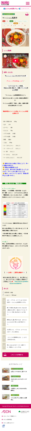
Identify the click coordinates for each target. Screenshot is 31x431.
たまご (4, 25)
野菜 (11, 21)
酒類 (25, 25)
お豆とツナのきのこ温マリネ (19, 371)
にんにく (25, 21)
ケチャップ (20, 25)
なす (15, 21)
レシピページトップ (25, 8)
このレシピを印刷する (17, 354)
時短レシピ (14, 385)
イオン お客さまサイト (8, 422)
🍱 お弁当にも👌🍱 (15, 376)
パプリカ (5, 23)
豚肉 (7, 21)
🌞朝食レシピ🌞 (15, 395)
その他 (15, 23)
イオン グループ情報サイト (9, 416)
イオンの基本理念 (7, 419)
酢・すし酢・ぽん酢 (12, 25)
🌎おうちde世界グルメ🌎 (8, 14)
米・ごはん (21, 23)
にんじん (20, 21)
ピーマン (10, 23)
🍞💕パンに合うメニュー (17, 368)
